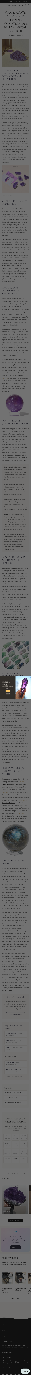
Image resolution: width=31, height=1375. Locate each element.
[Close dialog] (30, 677)
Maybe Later (8, 693)
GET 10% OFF (8, 691)
